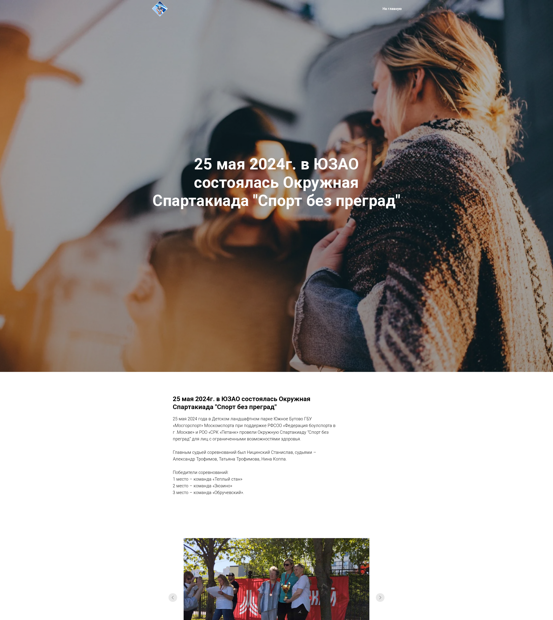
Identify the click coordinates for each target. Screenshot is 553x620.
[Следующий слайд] (380, 597)
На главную (392, 9)
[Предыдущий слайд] (172, 597)
